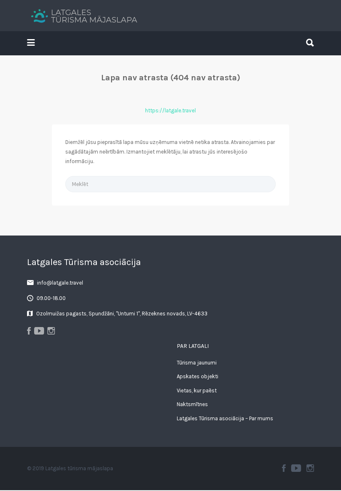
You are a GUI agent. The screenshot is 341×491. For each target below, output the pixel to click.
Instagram (310, 468)
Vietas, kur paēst (197, 390)
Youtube (296, 468)
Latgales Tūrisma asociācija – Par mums (225, 418)
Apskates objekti (197, 376)
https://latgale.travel (170, 110)
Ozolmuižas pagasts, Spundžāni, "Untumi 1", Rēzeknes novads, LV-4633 (122, 313)
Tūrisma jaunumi (197, 363)
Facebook (284, 468)
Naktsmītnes (192, 404)
